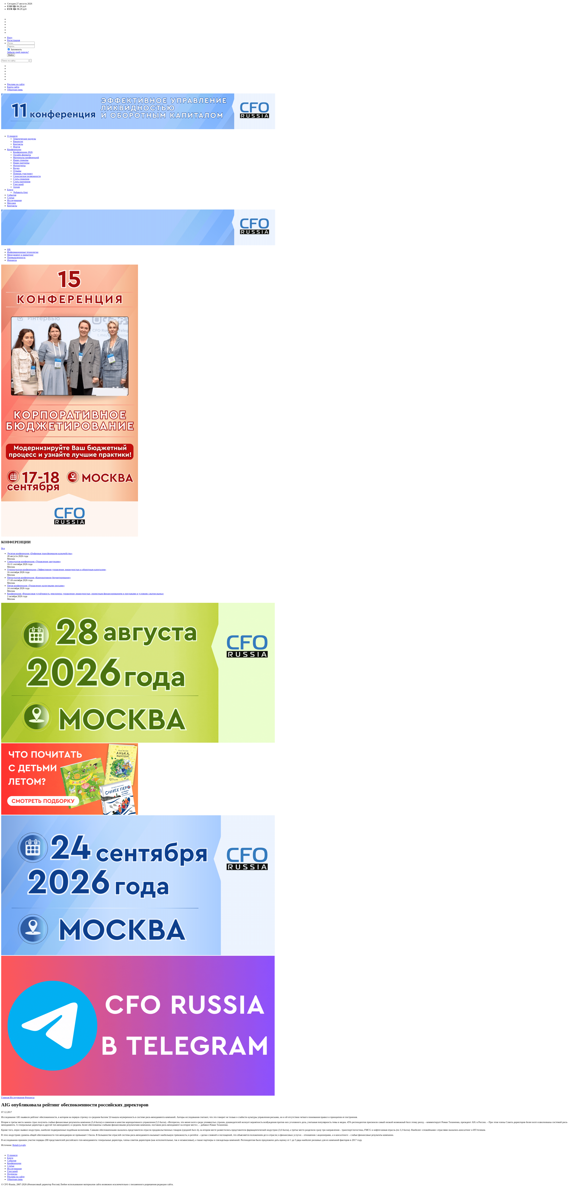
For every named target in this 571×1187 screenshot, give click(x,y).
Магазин (11, 203)
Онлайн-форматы (22, 155)
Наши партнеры (21, 163)
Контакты (18, 144)
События (11, 195)
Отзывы (17, 171)
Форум (16, 147)
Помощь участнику (23, 173)
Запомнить (16, 49)
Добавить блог (20, 192)
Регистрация (13, 40)
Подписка (12, 1174)
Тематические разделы (24, 138)
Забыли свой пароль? (18, 52)
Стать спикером (21, 179)
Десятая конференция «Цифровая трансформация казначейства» (39, 553)
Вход (9, 37)
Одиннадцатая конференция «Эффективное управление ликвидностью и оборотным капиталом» (56, 569)
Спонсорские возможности (27, 176)
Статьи (10, 197)
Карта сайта (13, 87)
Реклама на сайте (16, 84)
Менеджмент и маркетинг (20, 255)
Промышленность (16, 257)
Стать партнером (21, 181)
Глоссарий (18, 184)
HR (9, 249)
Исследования (14, 200)
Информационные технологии (22, 252)
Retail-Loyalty (19, 1145)
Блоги (10, 189)
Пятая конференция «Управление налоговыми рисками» (36, 585)
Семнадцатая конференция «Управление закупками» (34, 561)
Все (3, 548)
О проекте (12, 136)
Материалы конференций (26, 157)
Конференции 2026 (23, 152)
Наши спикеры (20, 160)
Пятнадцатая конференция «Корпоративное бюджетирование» (39, 577)
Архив (16, 187)
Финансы (12, 260)
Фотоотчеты (19, 165)
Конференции (14, 149)
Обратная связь (15, 89)
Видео (16, 168)
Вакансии (18, 141)
